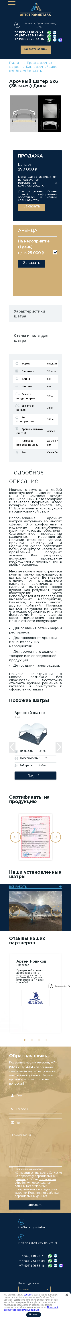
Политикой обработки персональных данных (31, 1308)
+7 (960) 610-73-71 (28, 32)
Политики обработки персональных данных (37, 1194)
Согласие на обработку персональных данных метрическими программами (35, 1184)
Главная (14, 63)
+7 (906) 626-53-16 (29, 39)
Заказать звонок (35, 49)
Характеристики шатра (29, 314)
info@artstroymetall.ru (31, 1227)
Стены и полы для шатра (31, 338)
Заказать (31, 206)
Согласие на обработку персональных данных (38, 1176)
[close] (69, 986)
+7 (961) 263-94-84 (29, 35)
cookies (27, 1295)
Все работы (18, 886)
